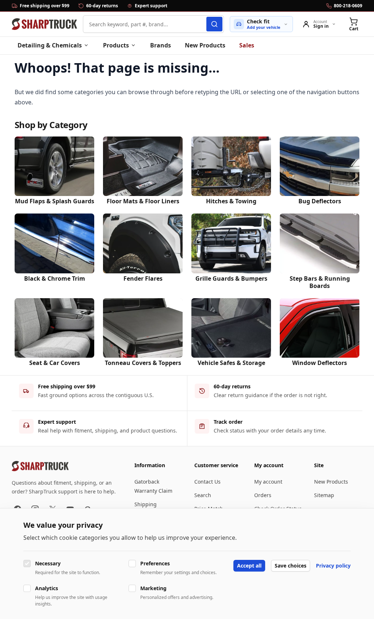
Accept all (249, 565)
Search (202, 495)
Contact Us (207, 481)
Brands (160, 45)
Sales (246, 45)
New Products (205, 45)
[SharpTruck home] (44, 24)
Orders (262, 495)
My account (268, 481)
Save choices (290, 565)
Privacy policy (333, 565)
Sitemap (324, 495)
